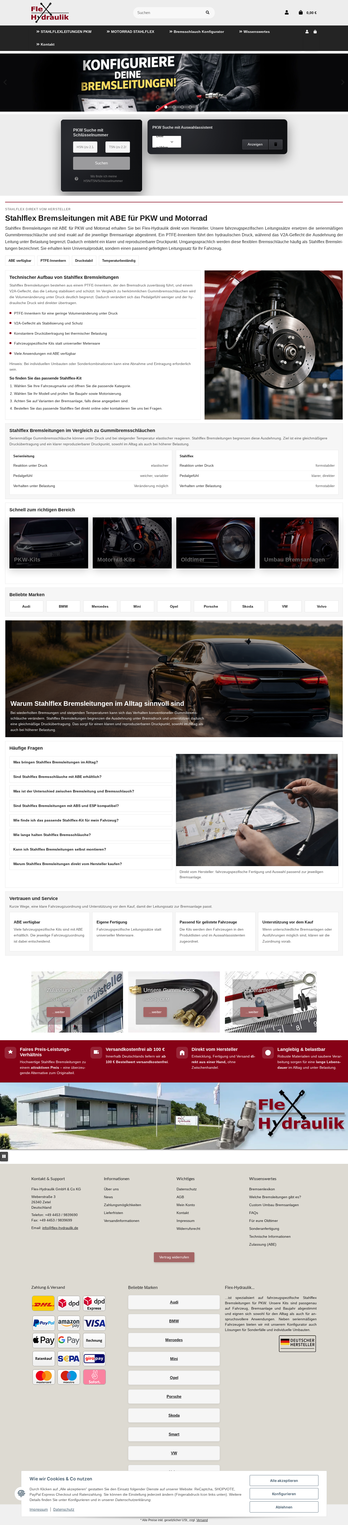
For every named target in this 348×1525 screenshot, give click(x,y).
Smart (174, 1434)
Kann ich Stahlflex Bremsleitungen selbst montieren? (59, 849)
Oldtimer (193, 559)
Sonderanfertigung (264, 1229)
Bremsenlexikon (262, 1189)
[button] (287, 12)
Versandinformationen (121, 1221)
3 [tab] (174, 107)
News (108, 1197)
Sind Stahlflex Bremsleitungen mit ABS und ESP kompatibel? (66, 806)
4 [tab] (182, 107)
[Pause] (4, 1156)
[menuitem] (64, 31)
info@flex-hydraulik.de (60, 1228)
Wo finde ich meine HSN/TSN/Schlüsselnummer (103, 179)
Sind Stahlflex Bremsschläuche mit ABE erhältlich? (57, 777)
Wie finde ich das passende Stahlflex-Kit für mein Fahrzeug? (66, 820)
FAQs (253, 1213)
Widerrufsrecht (188, 1229)
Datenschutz (63, 1509)
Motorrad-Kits (116, 559)
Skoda (247, 606)
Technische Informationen (270, 1236)
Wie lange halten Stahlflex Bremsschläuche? (52, 835)
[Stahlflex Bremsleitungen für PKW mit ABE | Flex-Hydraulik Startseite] (50, 12)
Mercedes (100, 606)
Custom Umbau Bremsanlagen (274, 1205)
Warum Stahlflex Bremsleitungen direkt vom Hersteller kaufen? (67, 864)
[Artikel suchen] (207, 13)
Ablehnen (284, 1507)
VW (285, 606)
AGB (180, 1197)
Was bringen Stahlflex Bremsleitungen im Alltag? (55, 762)
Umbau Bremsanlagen (294, 559)
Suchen (101, 163)
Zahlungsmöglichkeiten (122, 1205)
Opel (174, 606)
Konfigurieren (284, 1494)
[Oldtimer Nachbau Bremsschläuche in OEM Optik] (174, 83)
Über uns (111, 1189)
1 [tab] (157, 107)
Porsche (211, 606)
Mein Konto (186, 1205)
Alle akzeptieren (284, 1480)
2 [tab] (165, 107)
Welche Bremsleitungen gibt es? (275, 1197)
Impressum (39, 1509)
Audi (26, 606)
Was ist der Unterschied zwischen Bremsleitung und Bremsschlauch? (73, 791)
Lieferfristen (113, 1213)
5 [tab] (190, 107)
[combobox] (166, 142)
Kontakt (183, 1213)
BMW (63, 606)
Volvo (322, 606)
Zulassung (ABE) (262, 1244)
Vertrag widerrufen (174, 1257)
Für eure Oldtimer (263, 1221)
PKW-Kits (27, 559)
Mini (137, 606)
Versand (202, 1520)
